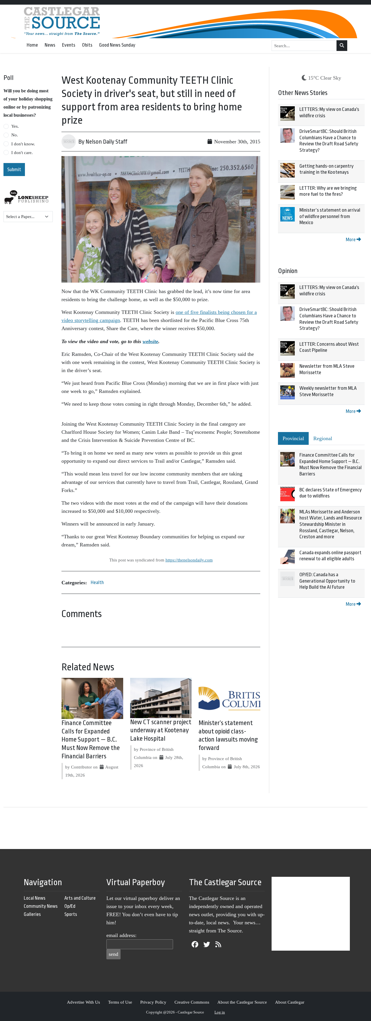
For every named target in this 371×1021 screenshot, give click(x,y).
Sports (70, 914)
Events (68, 45)
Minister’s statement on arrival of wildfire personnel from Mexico (329, 216)
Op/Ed (69, 906)
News (50, 45)
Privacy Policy (153, 1002)
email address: (121, 935)
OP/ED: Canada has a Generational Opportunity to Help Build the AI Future (327, 581)
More (351, 239)
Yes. (15, 126)
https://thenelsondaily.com (189, 559)
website (150, 341)
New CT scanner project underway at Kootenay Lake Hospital (160, 730)
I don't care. (22, 152)
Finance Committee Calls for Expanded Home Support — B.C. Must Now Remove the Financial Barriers (90, 739)
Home (32, 45)
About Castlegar (289, 1002)
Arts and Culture (80, 898)
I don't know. (23, 144)
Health (97, 582)
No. (14, 135)
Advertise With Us (83, 1002)
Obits (87, 45)
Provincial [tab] (293, 438)
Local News (35, 898)
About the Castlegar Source (242, 1002)
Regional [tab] (322, 438)
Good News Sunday (117, 45)
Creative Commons (191, 1002)
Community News (41, 906)
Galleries (32, 914)
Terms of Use (120, 1002)
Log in (219, 1012)
